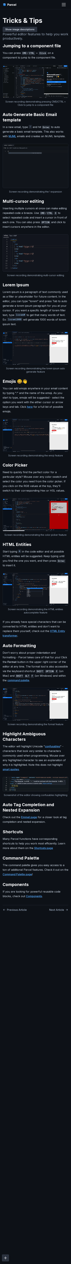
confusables (52, 746)
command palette (18, 680)
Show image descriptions (20, 29)
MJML (12, 136)
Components (34, 896)
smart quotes (11, 769)
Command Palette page (17, 874)
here (30, 406)
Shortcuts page (43, 848)
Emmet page (29, 817)
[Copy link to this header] (64, 45)
